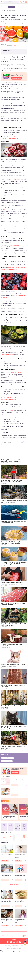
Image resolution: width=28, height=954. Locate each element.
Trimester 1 (19, 7)
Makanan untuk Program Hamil (8, 757)
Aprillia (14, 45)
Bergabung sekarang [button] (16, 78)
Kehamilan (4, 7)
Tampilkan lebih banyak (14, 884)
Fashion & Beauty (18, 925)
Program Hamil (11, 7)
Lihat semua (24, 801)
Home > (2, 10)
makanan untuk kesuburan (7, 761)
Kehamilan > (6, 10)
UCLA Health (9, 410)
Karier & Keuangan (5, 906)
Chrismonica (17, 44)
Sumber (5, 432)
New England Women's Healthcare (14, 300)
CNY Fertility (4, 209)
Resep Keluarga (5, 925)
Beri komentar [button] (15, 772)
